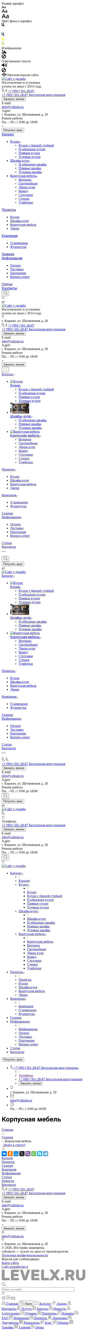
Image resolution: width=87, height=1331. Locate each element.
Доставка (16, 269)
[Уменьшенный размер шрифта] (4, 7)
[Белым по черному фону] (3, 30)
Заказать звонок (13, 99)
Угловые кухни (30, 157)
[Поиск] (5, 293)
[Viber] (27, 1153)
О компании (19, 243)
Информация (12, 258)
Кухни (15, 141)
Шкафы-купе (20, 160)
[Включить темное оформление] (5, 369)
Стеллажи (26, 195)
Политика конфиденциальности (25, 1255)
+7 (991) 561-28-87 (21, 91)
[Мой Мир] (16, 1153)
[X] (21, 1153)
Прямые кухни (29, 153)
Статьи (7, 284)
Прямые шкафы (30, 168)
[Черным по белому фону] (3, 25)
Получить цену (12, 130)
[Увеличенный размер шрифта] (5, 17)
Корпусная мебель (23, 176)
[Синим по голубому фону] (3, 35)
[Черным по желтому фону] (3, 39)
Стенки (24, 198)
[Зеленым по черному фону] (3, 44)
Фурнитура (18, 247)
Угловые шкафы (30, 172)
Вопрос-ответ (20, 277)
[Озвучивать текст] (4, 66)
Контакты (9, 288)
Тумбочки (26, 202)
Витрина (25, 179)
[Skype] (39, 1153)
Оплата (15, 265)
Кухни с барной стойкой (36, 145)
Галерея (8, 254)
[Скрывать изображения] (4, 57)
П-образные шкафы (33, 164)
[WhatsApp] (33, 1153)
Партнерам (18, 273)
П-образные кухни (32, 149)
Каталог (8, 134)
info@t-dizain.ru (13, 107)
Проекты (9, 210)
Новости (8, 1181)
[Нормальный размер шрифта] (4, 12)
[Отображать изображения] (4, 52)
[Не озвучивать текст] (4, 71)
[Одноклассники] (10, 1153)
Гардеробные (28, 183)
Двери (14, 228)
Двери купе (27, 187)
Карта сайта (10, 1263)
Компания (10, 236)
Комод (23, 191)
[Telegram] (45, 1153)
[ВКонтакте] (4, 1153)
